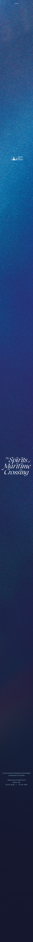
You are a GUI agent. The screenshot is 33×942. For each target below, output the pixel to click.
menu (16, 2)
